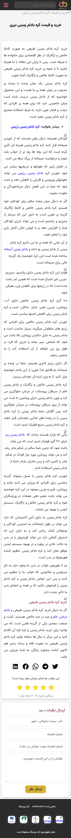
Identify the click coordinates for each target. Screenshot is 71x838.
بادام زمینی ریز (15, 434)
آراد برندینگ (24, 806)
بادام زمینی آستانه (16, 249)
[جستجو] (15, 5)
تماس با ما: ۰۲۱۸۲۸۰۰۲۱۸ (43, 806)
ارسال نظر (35, 789)
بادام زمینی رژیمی (30, 173)
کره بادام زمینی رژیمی (25, 126)
